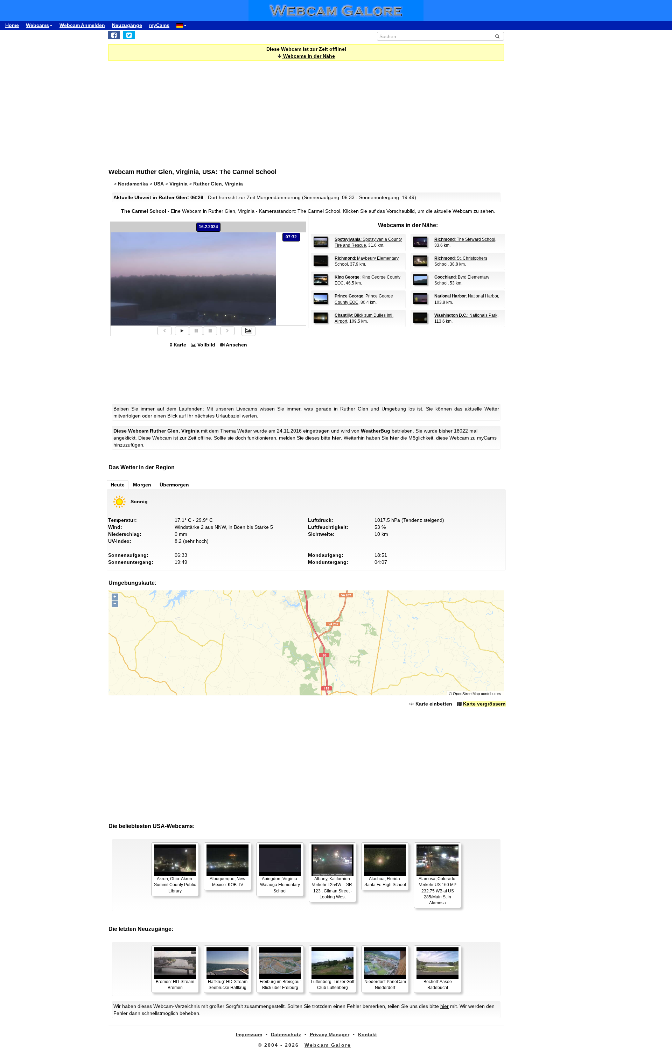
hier (336, 438)
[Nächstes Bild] (227, 331)
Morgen (142, 485)
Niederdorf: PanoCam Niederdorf (385, 984)
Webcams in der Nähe (308, 56)
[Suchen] (497, 36)
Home (12, 25)
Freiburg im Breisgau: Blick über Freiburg (280, 984)
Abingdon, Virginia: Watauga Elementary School (280, 884)
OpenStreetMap (466, 694)
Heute (118, 485)
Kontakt (367, 1034)
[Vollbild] (248, 331)
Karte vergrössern (484, 704)
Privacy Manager (329, 1034)
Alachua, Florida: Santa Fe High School (385, 881)
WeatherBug (375, 431)
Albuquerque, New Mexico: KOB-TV (227, 881)
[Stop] (210, 331)
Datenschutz (286, 1034)
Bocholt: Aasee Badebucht (438, 984)
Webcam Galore (327, 1045)
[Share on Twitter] (129, 35)
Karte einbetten (433, 704)
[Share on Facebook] (114, 35)
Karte (180, 345)
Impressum (249, 1034)
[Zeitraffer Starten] (182, 331)
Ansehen (236, 345)
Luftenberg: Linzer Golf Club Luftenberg (332, 984)
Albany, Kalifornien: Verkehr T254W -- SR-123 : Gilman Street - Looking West (333, 887)
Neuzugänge (127, 25)
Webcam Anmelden (82, 25)
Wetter (244, 431)
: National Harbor (466, 296)
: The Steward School (464, 239)
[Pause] (196, 331)
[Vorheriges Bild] (165, 331)
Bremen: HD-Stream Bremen (175, 984)
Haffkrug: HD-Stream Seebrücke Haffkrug (227, 984)
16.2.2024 (208, 226)
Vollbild (206, 345)
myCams (159, 25)
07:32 (291, 236)
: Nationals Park (465, 315)
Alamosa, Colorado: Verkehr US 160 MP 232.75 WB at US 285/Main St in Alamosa (437, 890)
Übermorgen (174, 485)
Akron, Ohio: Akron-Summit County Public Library (175, 884)
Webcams (37, 25)
